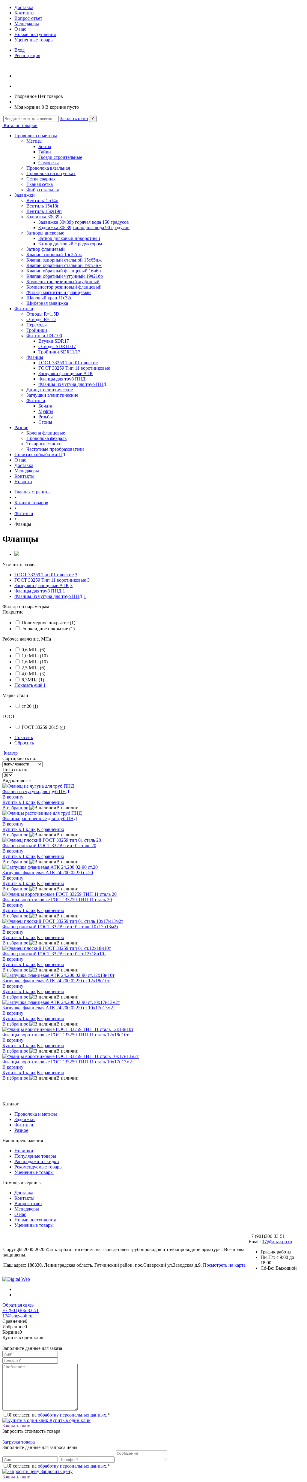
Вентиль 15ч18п (43, 205)
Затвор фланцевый (45, 249)
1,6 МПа (35, 661)
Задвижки (24, 195)
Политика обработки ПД (39, 454)
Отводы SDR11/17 (57, 346)
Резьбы (45, 416)
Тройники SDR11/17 (59, 351)
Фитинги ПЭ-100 (44, 335)
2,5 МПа (33, 667)
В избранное (15, 807)
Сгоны (45, 422)
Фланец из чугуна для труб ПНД (35, 791)
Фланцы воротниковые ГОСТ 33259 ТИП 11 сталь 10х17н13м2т (68, 1061)
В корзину (12, 796)
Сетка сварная (40, 178)
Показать (23, 737)
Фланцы (34, 357)
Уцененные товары (34, 39)
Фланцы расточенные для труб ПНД (39, 818)
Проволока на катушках (51, 173)
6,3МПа (33, 679)
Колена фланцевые (45, 432)
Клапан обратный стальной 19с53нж (64, 265)
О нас (20, 29)
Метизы (34, 141)
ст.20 (30, 706)
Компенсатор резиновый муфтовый (63, 281)
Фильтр (10, 753)
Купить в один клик (69, 1420)
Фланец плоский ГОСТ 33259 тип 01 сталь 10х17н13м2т (60, 926)
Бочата (45, 405)
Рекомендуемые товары (38, 1166)
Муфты (45, 411)
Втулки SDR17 (53, 341)
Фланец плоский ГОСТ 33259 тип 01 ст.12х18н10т (54, 953)
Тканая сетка (39, 184)
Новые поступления (35, 34)
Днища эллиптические (49, 389)
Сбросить (24, 742)
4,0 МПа (33, 673)
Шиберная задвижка (47, 303)
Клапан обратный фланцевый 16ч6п (63, 270)
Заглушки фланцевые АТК (65, 373)
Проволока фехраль (46, 438)
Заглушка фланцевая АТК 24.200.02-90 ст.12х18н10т (56, 980)
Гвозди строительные (60, 157)
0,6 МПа (33, 649)
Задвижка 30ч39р (44, 216)
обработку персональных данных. (72, 1414)
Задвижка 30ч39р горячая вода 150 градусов (83, 222)
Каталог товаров (19, 125)
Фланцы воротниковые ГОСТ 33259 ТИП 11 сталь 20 (57, 899)
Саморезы (48, 162)
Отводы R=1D (41, 319)
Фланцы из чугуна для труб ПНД (72, 384)
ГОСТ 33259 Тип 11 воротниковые (74, 368)
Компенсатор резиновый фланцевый (64, 286)
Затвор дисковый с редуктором (70, 243)
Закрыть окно (74, 118)
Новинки (23, 1150)
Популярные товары (35, 1156)
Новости (23, 481)
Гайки (44, 151)
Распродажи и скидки (36, 1161)
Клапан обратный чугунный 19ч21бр (64, 276)
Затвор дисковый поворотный (69, 238)
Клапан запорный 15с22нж (54, 254)
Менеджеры (26, 23)
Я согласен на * (59, 1414)
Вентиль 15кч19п (44, 211)
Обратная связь (18, 1305)
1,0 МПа (35, 655)
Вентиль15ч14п (42, 200)
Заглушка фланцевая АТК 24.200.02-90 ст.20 (47, 872)
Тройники (36, 330)
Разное (21, 427)
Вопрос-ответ (28, 18)
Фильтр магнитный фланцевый (58, 292)
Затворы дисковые (45, 232)
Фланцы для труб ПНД (61, 378)
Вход (19, 50)
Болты (44, 146)
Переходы (36, 324)
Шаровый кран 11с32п (49, 297)
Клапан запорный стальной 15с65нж (64, 259)
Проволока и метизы (35, 135)
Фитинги (23, 308)
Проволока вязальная (48, 168)
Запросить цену (56, 1471)
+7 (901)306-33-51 (20, 1310)
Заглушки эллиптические (52, 395)
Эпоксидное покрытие (48, 628)
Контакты (24, 12)
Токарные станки (44, 443)
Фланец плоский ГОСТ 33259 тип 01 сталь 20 (49, 845)
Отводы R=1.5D (42, 314)
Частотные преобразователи (55, 449)
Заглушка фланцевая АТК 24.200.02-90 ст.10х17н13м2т (58, 1007)
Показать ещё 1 (30, 685)
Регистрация (27, 55)
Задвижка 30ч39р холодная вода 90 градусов (84, 227)
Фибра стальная (42, 189)
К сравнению (50, 802)
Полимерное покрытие (48, 622)
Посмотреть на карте (224, 1265)
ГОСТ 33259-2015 (43, 727)
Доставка (23, 7)
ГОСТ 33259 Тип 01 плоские (68, 362)
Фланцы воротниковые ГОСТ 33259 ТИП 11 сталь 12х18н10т (65, 1034)
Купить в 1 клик (19, 802)
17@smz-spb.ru (277, 1241)
